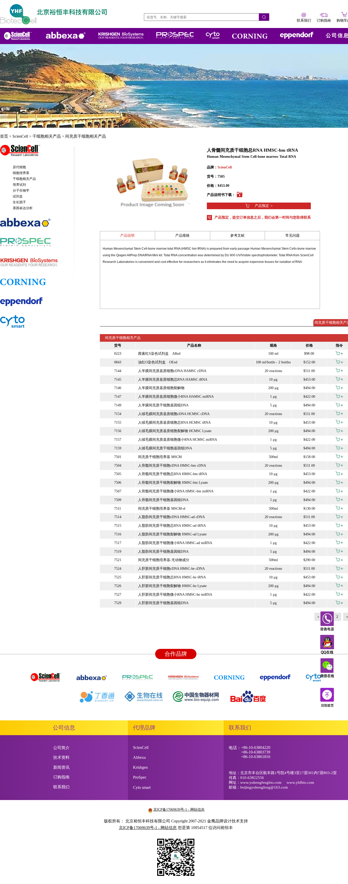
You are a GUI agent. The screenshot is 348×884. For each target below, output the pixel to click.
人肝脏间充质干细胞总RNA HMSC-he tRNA (172, 577)
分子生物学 (21, 190)
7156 (117, 431)
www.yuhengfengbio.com (261, 782)
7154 (117, 414)
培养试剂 (19, 185)
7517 (117, 543)
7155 (117, 422)
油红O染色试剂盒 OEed (157, 362)
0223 (117, 353)
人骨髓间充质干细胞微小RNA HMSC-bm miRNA (175, 491)
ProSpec (139, 777)
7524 (117, 569)
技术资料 (61, 757)
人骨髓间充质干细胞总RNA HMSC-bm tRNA (172, 474)
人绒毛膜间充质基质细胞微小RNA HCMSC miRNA (177, 439)
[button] (37, 153)
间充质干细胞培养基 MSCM (160, 457)
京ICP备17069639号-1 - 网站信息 (179, 809)
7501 (117, 457)
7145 (117, 379)
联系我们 (61, 787)
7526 (117, 586)
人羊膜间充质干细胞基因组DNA (163, 405)
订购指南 (61, 777)
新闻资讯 (61, 767)
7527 (117, 594)
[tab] (37, 153)
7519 (117, 551)
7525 (117, 577)
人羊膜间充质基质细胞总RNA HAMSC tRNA (172, 379)
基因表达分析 (23, 208)
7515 (117, 525)
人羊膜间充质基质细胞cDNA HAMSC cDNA (172, 371)
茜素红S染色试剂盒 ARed (159, 353)
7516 (117, 534)
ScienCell (20, 136)
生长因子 (19, 202)
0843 (117, 362)
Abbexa (139, 757)
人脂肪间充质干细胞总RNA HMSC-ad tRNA (172, 525)
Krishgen (140, 767)
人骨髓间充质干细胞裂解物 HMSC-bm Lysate (173, 482)
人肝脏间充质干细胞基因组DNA (163, 603)
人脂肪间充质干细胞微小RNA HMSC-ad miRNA (175, 543)
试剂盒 (18, 196)
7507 (117, 491)
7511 (117, 508)
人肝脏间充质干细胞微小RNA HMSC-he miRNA (175, 594)
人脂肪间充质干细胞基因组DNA (163, 551)
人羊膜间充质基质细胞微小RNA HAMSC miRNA (176, 396)
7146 (117, 388)
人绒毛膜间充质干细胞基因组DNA (165, 448)
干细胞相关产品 (46, 136)
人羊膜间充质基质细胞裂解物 (161, 388)
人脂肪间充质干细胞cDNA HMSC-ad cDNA (171, 517)
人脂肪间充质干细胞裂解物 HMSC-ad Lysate (172, 534)
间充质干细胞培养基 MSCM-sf (161, 508)
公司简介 (61, 748)
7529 (117, 603)
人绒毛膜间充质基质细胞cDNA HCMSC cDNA (174, 414)
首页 (4, 136)
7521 (117, 560)
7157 (117, 439)
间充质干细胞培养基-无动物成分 (163, 560)
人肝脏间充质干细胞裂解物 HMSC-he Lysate (172, 586)
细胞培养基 (21, 173)
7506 (117, 482)
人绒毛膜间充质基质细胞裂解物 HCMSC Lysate (174, 431)
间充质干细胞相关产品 (85, 136)
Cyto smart (142, 787)
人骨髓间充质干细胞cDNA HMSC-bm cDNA (172, 465)
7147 (117, 396)
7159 (117, 448)
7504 (117, 465)
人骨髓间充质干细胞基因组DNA (163, 500)
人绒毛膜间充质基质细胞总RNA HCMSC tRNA (174, 422)
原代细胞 (19, 167)
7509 (117, 500)
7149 (117, 405)
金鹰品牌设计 (219, 821)
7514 (117, 517)
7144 (117, 371)
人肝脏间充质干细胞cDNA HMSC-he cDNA (171, 569)
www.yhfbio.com (300, 782)
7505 (117, 474)
